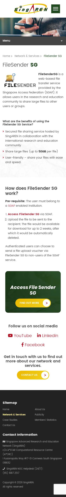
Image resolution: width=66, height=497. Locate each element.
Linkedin (49, 336)
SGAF (11, 205)
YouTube (22, 336)
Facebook (34, 345)
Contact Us (29, 375)
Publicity (39, 415)
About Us (40, 409)
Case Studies (10, 420)
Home (6, 409)
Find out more (29, 303)
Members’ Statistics (45, 420)
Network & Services (14, 415)
